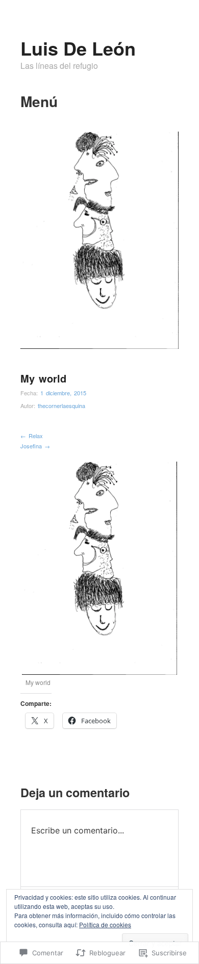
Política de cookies (105, 924)
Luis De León (78, 48)
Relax (31, 436)
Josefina (35, 446)
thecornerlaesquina (61, 405)
